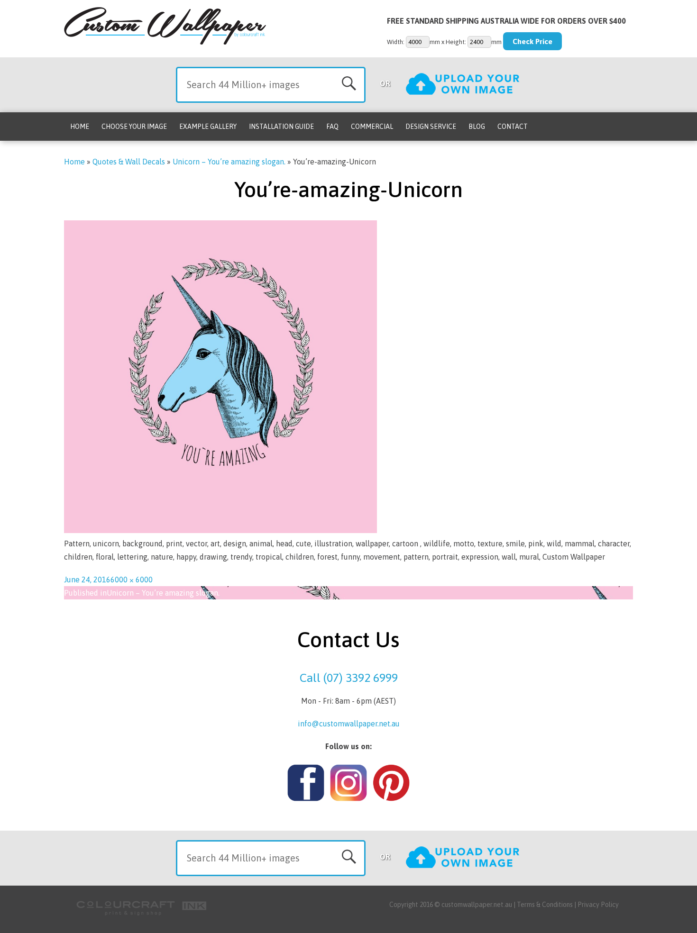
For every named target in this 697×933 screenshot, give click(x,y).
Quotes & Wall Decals (128, 161)
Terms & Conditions (545, 904)
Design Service (430, 126)
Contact (512, 126)
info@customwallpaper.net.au (349, 723)
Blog (476, 126)
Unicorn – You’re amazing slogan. (229, 161)
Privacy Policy (598, 904)
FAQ (332, 126)
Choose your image (134, 126)
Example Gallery (208, 126)
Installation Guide (281, 126)
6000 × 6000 (131, 579)
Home (79, 126)
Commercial (372, 126)
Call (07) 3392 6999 (349, 677)
